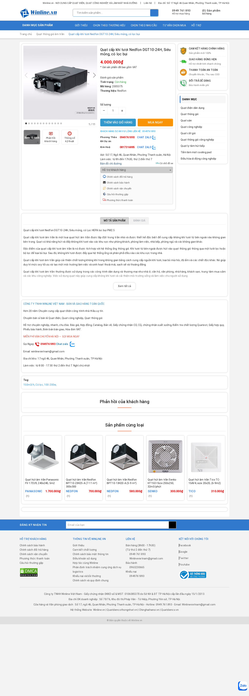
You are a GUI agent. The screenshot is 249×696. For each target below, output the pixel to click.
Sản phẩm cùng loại (124, 425)
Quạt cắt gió (188, 133)
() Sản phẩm (211, 12)
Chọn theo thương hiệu (109, 25)
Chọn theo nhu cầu (144, 25)
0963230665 (137, 567)
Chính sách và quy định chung (90, 580)
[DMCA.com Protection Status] (29, 572)
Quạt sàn (186, 120)
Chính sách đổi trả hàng (120, 176)
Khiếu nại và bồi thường (87, 576)
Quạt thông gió (190, 114)
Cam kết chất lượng (85, 549)
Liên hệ (148, 3)
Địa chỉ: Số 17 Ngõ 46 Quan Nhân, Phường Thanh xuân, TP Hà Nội (193, 3)
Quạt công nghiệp (191, 126)
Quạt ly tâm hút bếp (193, 145)
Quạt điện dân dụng (193, 107)
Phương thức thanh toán (120, 200)
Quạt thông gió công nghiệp (197, 139)
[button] (26, 123)
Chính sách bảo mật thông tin (90, 554)
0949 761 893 (181, 10)
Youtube (184, 564)
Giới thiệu (81, 25)
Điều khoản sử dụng (85, 558)
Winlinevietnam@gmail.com (146, 558)
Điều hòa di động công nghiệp (198, 158)
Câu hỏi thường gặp (118, 194)
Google (183, 551)
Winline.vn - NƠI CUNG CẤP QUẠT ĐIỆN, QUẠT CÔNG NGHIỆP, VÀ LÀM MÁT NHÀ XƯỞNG (90, 3)
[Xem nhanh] (60, 486)
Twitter (183, 558)
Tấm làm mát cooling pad (196, 152)
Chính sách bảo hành (118, 182)
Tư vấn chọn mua (174, 25)
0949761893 (127, 137)
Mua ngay (48, 488)
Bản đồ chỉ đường (111, 163)
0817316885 (127, 147)
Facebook (185, 545)
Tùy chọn (88, 488)
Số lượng (105, 104)
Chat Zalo (144, 137)
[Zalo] (242, 686)
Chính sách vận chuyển (119, 188)
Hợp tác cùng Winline (85, 562)
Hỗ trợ (196, 25)
